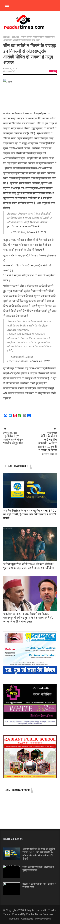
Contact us (27, 918)
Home (6, 37)
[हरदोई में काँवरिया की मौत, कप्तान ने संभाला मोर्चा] (11, 888)
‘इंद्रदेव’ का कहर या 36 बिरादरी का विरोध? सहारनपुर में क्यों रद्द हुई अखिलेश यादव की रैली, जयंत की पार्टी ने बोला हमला (28, 617)
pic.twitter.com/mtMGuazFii (24, 226)
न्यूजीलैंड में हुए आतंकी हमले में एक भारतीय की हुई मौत (13, 438)
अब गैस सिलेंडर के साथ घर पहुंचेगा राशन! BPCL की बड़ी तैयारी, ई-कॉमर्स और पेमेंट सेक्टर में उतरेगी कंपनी (29, 514)
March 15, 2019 (36, 232)
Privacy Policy (43, 918)
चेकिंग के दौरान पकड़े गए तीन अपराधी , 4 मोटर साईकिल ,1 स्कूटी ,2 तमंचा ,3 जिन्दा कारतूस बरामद (47, 444)
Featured (15, 37)
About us (14, 918)
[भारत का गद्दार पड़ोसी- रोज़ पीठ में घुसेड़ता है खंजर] (11, 871)
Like (54, 71)
